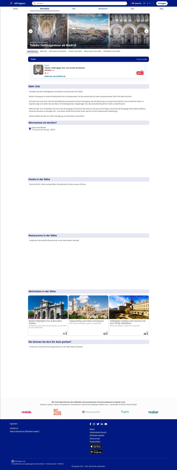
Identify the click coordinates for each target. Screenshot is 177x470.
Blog (161, 9)
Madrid (42, 15)
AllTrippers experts (97, 435)
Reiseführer (103, 9)
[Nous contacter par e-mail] (107, 424)
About (92, 429)
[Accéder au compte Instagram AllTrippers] (95, 424)
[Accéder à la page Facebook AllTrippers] (91, 424)
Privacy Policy (95, 441)
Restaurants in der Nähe (92, 51)
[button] (162, 3)
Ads (73, 9)
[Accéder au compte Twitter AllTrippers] (99, 424)
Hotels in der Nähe (75, 51)
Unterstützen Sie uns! (98, 432)
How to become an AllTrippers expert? (24, 431)
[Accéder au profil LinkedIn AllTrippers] (103, 424)
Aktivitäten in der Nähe (111, 51)
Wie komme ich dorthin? (57, 51)
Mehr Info (43, 51)
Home (15, 9)
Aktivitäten (44, 9)
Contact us (14, 428)
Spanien (35, 15)
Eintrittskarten (32, 51)
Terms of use (95, 438)
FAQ (132, 9)
